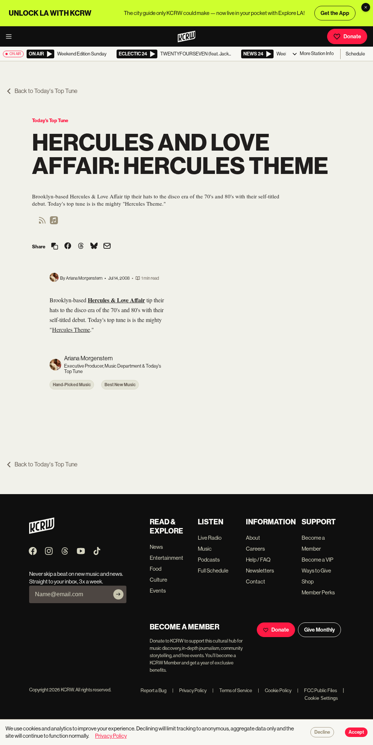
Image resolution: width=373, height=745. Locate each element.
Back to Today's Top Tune (46, 91)
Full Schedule (213, 570)
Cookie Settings (321, 698)
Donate (352, 36)
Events (158, 590)
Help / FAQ (258, 559)
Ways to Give (316, 570)
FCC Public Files (317, 690)
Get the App (335, 13)
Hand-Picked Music (72, 384)
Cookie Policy (274, 690)
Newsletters (260, 570)
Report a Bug (153, 690)
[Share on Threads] (81, 246)
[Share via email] (107, 247)
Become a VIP (317, 559)
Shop (308, 581)
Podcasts (209, 559)
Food (155, 569)
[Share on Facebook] (67, 246)
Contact (255, 581)
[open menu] (11, 36)
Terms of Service (232, 690)
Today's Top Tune (50, 120)
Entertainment (166, 558)
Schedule (355, 54)
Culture (158, 580)
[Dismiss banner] (365, 7)
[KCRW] (41, 532)
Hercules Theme (71, 329)
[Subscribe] (118, 594)
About (253, 538)
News (156, 547)
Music (205, 549)
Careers (255, 549)
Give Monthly (319, 629)
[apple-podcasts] (54, 222)
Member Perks (318, 592)
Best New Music (120, 384)
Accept (356, 732)
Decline (322, 732)
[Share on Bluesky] (94, 246)
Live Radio (209, 538)
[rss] (42, 222)
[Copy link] (54, 246)
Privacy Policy (189, 690)
